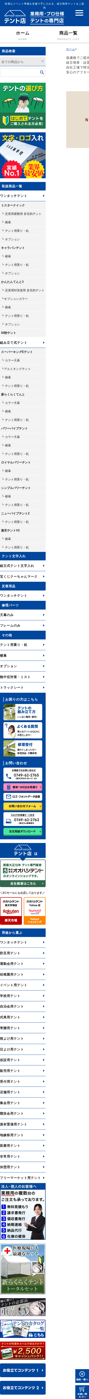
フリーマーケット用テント (20, 1178)
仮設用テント (10, 1060)
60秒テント (8, 333)
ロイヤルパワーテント (16, 462)
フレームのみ (10, 625)
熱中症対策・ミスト (15, 677)
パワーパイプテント (14, 428)
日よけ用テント (12, 1049)
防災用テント (10, 953)
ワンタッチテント (13, 196)
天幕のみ (7, 615)
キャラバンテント (13, 248)
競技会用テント (12, 1113)
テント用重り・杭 (13, 645)
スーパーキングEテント (17, 352)
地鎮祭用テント (12, 1135)
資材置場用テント (13, 1124)
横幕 (3, 655)
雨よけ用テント (12, 1038)
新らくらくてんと (13, 394)
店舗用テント (10, 1092)
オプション (8, 666)
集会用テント (10, 1103)
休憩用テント (10, 1167)
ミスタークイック (13, 205)
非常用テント (10, 1156)
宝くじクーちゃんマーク (19, 576)
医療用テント (10, 1145)
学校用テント (10, 996)
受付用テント (10, 1081)
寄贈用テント (10, 1028)
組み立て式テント (13, 342)
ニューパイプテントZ (15, 513)
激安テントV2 (10, 530)
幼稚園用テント (12, 974)
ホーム (23, 35)
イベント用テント (13, 985)
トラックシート (12, 687)
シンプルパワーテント (16, 488)
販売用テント (10, 1071)
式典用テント (10, 1017)
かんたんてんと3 (12, 282)
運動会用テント (12, 963)
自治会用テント (12, 1006)
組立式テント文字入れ (17, 566)
